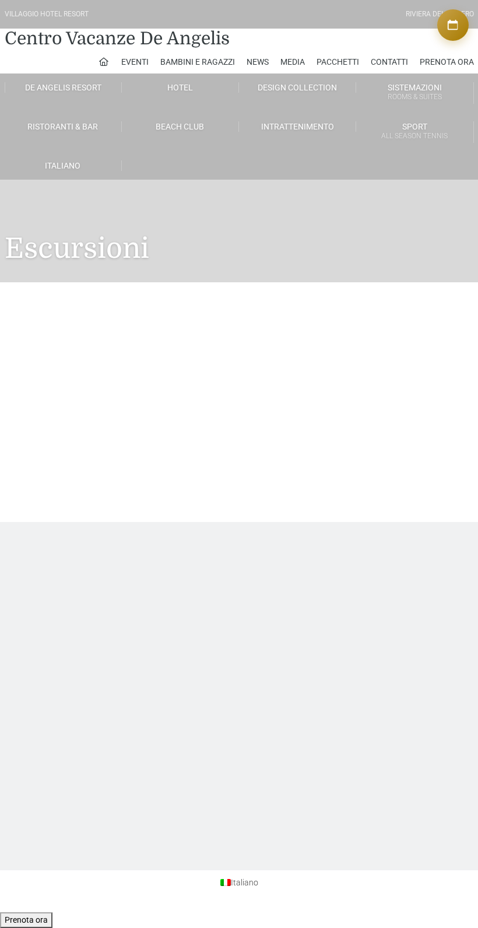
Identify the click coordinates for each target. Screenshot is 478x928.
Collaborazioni (266, 607)
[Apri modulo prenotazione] (453, 25)
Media (292, 61)
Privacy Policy (368, 586)
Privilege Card (265, 618)
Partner (255, 597)
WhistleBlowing (61, 702)
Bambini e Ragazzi (197, 61)
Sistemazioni (415, 92)
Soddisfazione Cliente (70, 597)
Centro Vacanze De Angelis (117, 38)
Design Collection (297, 87)
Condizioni (364, 607)
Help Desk (52, 586)
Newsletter (53, 607)
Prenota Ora (447, 61)
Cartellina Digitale (64, 618)
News (258, 61)
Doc (43, 723)
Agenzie (256, 586)
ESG (43, 713)
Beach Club (180, 126)
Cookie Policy (368, 597)
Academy (154, 586)
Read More (39, 420)
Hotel (180, 87)
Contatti (389, 61)
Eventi (135, 61)
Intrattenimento (297, 126)
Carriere (152, 597)
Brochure (51, 692)
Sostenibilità (56, 681)
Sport (414, 131)
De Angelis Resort (63, 87)
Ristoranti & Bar (62, 126)
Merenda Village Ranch (102, 350)
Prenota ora (26, 920)
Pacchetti (338, 61)
